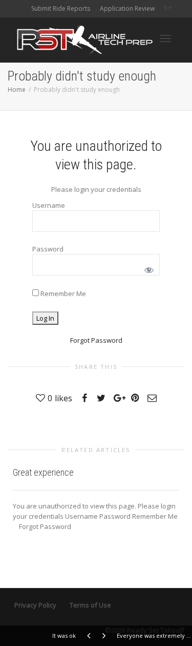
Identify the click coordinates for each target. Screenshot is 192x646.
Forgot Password (96, 340)
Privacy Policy (35, 605)
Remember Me (62, 293)
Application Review (127, 8)
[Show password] (147, 268)
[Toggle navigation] (165, 38)
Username (48, 205)
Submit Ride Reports (60, 8)
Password (47, 248)
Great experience (43, 472)
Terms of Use (90, 605)
